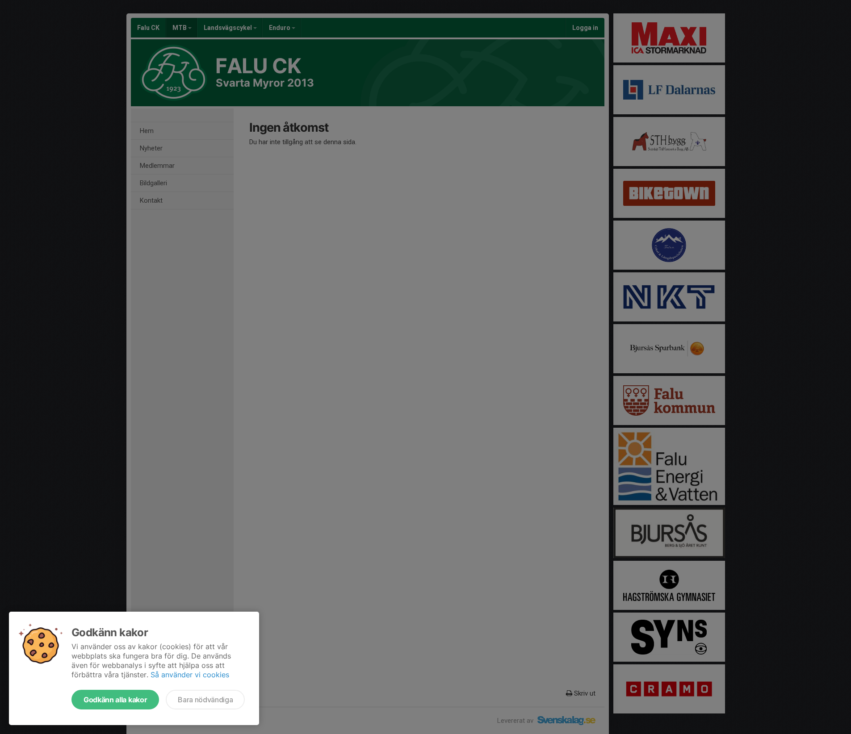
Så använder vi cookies (190, 674)
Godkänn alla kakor (115, 699)
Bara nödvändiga (205, 699)
